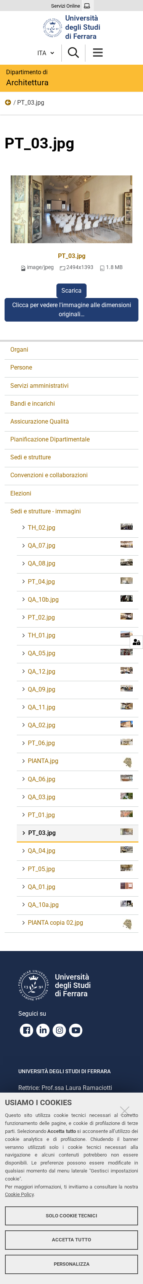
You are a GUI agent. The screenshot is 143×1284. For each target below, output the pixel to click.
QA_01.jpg (41, 887)
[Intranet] (88, 6)
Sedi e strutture (30, 457)
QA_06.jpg (41, 779)
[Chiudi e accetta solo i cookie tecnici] (125, 1111)
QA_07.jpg (41, 545)
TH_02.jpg (41, 527)
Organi (19, 349)
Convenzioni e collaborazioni (49, 475)
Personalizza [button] (72, 1264)
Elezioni (20, 493)
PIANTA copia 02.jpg (55, 922)
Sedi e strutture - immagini (8, 104)
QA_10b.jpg (43, 599)
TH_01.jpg (41, 635)
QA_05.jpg (41, 653)
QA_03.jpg (41, 797)
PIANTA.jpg (43, 761)
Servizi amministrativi (39, 385)
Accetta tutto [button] (71, 1240)
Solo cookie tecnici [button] (71, 1216)
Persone (21, 367)
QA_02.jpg (41, 725)
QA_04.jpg (41, 850)
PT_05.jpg (41, 869)
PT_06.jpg (41, 743)
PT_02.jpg (41, 617)
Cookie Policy (19, 1194)
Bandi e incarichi (32, 403)
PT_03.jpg (71, 256)
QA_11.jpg (41, 707)
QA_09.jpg (41, 689)
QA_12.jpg (41, 671)
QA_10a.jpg (43, 904)
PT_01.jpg (41, 815)
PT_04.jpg (41, 581)
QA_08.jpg (41, 563)
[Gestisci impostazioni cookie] (136, 642)
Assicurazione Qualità (39, 421)
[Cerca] (73, 53)
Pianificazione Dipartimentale (50, 439)
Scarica (71, 290)
